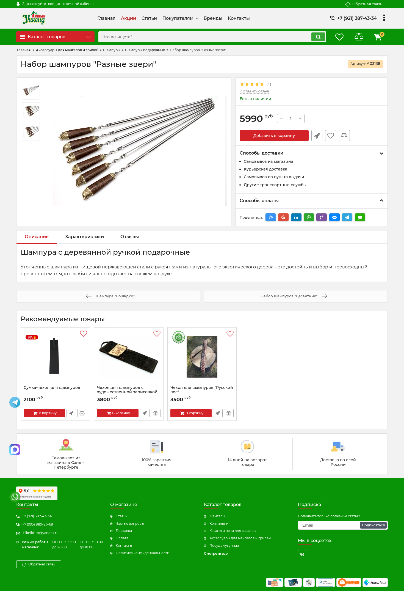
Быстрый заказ (316, 135)
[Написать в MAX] (14, 449)
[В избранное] (330, 135)
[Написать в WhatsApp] (14, 496)
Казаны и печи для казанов (232, 531)
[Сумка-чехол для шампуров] (55, 357)
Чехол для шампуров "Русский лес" (201, 390)
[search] (318, 36)
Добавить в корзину (274, 135)
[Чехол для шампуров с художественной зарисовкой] (129, 357)
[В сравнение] (344, 135)
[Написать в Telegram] (14, 402)
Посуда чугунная (224, 545)
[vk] (302, 554)
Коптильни (218, 523)
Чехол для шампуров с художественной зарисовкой (127, 390)
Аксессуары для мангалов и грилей (240, 538)
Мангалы (217, 516)
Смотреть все (216, 553)
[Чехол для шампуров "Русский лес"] (202, 357)
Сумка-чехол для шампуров (52, 387)
